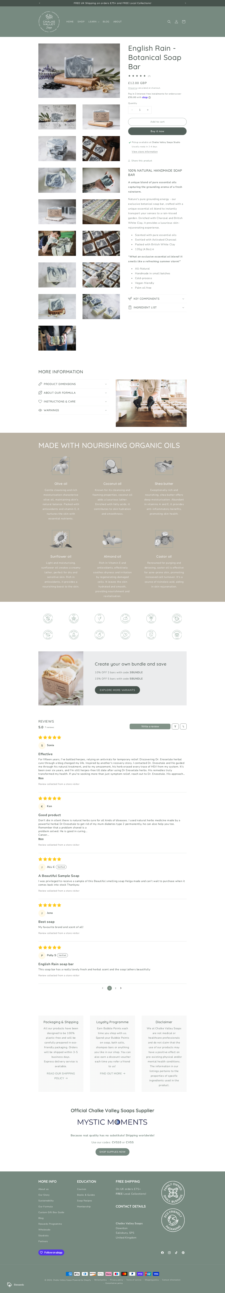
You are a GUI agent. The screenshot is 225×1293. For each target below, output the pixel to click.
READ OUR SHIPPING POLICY (61, 1076)
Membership (84, 1206)
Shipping (132, 88)
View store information (145, 151)
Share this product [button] (141, 160)
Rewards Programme (50, 1223)
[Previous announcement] (39, 3)
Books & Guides (86, 1194)
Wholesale (44, 1229)
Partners (43, 1241)
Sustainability (46, 1200)
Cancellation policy (114, 1283)
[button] (93, 21)
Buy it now (157, 131)
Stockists (43, 1235)
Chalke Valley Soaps (62, 1280)
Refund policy (100, 1280)
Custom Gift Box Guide (51, 1212)
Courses (81, 1189)
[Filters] (175, 726)
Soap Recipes (84, 1200)
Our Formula (45, 1206)
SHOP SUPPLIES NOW (112, 1151)
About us (43, 1189)
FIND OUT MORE (111, 1073)
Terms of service (133, 1280)
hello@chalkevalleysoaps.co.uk (135, 1214)
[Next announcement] (185, 3)
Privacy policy (116, 1280)
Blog (40, 1218)
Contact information (171, 1280)
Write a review (150, 726)
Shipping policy (152, 1280)
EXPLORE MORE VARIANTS (117, 690)
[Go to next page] (121, 988)
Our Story (43, 1194)
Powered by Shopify (81, 1280)
